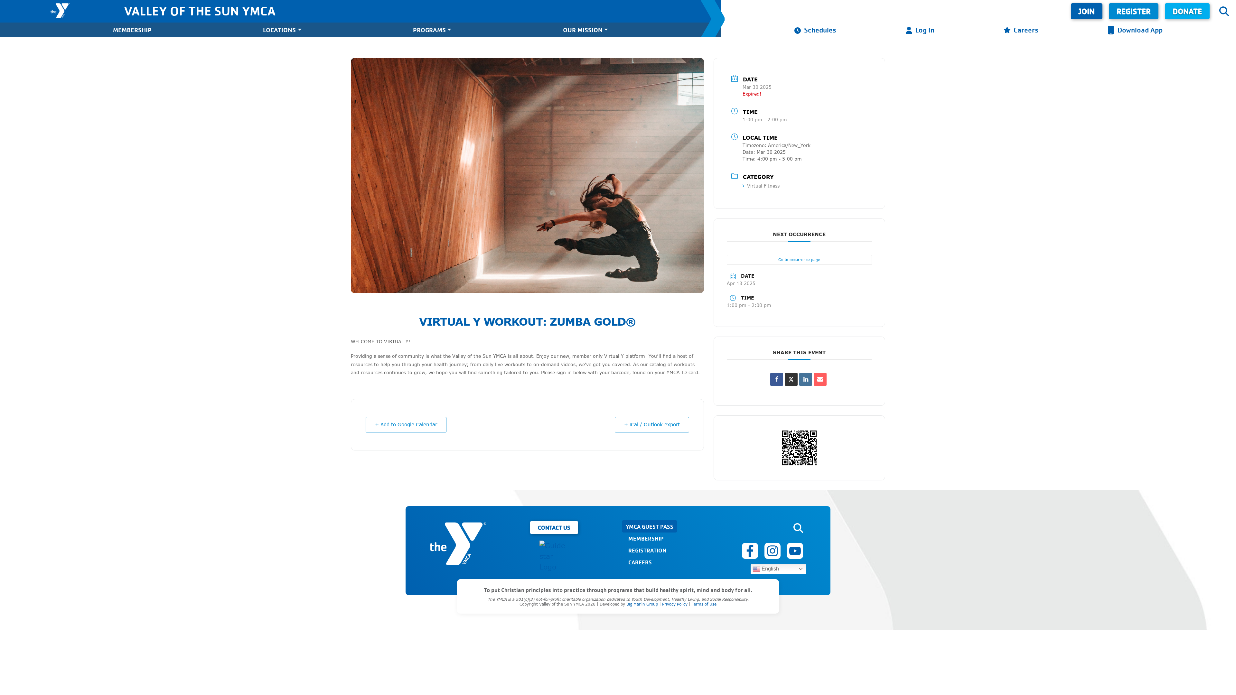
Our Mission (583, 30)
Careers (1026, 29)
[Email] (820, 379)
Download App (1140, 29)
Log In (924, 29)
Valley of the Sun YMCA (200, 11)
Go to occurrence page (799, 259)
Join (1087, 11)
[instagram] (772, 551)
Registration (647, 550)
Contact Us (554, 527)
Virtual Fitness (763, 186)
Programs (429, 30)
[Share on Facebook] (776, 379)
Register (1134, 11)
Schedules (820, 29)
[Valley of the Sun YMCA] (60, 10)
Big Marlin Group (642, 604)
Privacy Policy (675, 604)
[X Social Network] (791, 379)
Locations (279, 30)
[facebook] (750, 551)
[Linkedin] (805, 379)
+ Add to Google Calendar (406, 424)
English (769, 568)
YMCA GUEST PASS (649, 526)
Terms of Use (704, 604)
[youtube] (795, 551)
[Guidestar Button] (553, 556)
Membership (132, 30)
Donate (1187, 11)
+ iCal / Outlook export (652, 424)
